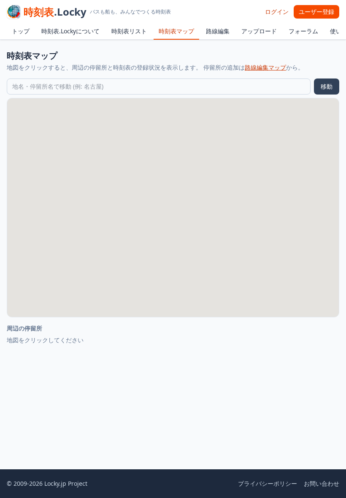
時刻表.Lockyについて (70, 31)
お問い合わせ (321, 483)
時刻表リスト (129, 31)
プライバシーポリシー (267, 483)
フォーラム (303, 31)
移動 (326, 86)
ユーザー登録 (316, 12)
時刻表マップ (176, 31)
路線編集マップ (265, 67)
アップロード (259, 31)
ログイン (277, 12)
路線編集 (218, 31)
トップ (21, 31)
